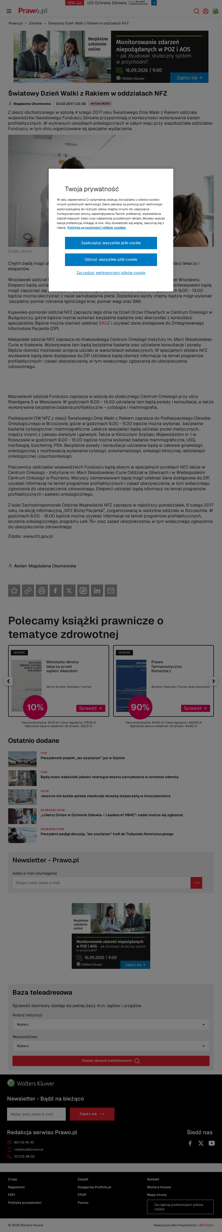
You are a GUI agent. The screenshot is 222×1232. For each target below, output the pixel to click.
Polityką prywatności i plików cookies (96, 228)
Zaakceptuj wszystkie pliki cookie (111, 242)
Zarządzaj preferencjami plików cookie (111, 272)
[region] (111, 230)
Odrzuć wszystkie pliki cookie (111, 259)
